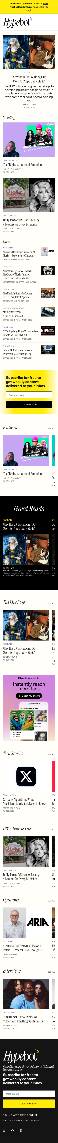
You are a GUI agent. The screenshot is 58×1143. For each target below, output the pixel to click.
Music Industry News (13, 308)
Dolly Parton (9, 216)
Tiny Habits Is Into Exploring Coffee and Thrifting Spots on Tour (24, 1019)
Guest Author (10, 259)
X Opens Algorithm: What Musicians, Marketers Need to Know (24, 801)
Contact (32, 1115)
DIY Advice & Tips (17, 829)
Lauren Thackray (12, 169)
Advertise (19, 1115)
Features (10, 428)
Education (8, 289)
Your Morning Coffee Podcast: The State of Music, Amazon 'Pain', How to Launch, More (17, 274)
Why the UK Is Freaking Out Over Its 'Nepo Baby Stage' (29, 79)
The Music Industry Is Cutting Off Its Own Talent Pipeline (17, 295)
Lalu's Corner (10, 160)
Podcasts (8, 267)
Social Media (9, 795)
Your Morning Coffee (13, 282)
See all (51, 429)
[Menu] (52, 22)
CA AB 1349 (8, 327)
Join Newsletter (29, 404)
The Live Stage (14, 602)
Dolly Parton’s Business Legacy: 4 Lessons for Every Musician (21, 222)
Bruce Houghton (11, 229)
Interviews (12, 971)
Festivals (29, 73)
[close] (54, 7)
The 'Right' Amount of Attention (22, 164)
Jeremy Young (29, 104)
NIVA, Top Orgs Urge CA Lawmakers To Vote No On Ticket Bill (20, 333)
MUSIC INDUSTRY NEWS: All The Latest (13, 314)
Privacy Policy (30, 1120)
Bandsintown (11, 1120)
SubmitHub (8, 346)
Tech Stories (13, 753)
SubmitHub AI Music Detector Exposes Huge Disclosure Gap (17, 352)
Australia (8, 248)
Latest (6, 242)
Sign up (7, 1115)
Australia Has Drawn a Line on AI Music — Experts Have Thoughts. (19, 253)
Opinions (11, 900)
